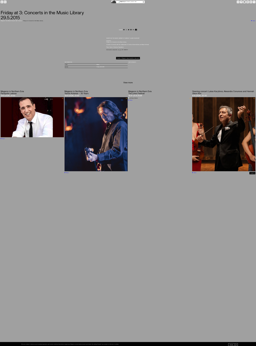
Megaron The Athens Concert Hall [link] (9, 20)
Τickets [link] (252, 173)
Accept (231, 344)
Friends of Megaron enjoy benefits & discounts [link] (128, 58)
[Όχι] (236, 344)
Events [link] (20, 20)
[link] (2, 2)
